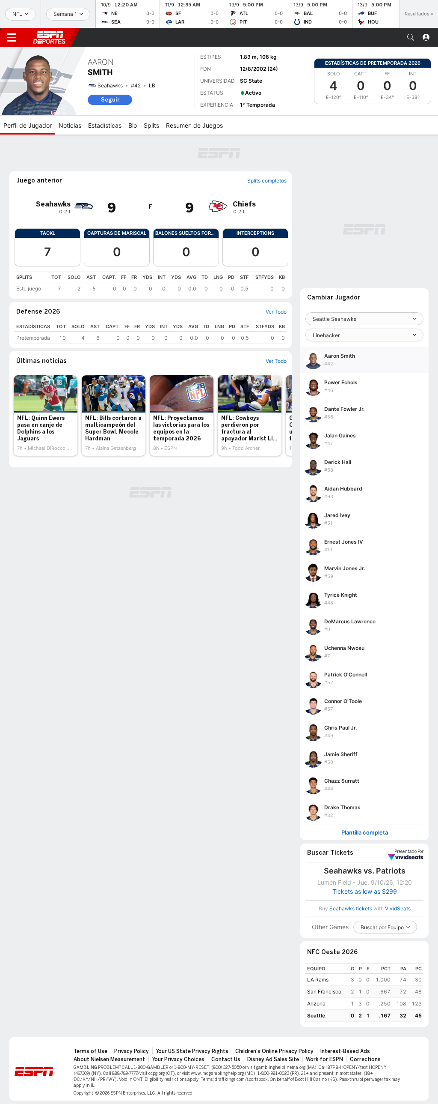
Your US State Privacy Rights (192, 1051)
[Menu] (11, 37)
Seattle (316, 1015)
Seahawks (110, 85)
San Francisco (324, 991)
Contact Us (225, 1059)
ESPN (49, 37)
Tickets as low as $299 (364, 891)
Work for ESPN (324, 1059)
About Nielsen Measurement (109, 1059)
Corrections (365, 1059)
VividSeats (408, 851)
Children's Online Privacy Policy (274, 1051)
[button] (410, 37)
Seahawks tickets (350, 908)
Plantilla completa (364, 832)
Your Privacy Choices (178, 1059)
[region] (151, 283)
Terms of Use (90, 1051)
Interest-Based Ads (345, 1051)
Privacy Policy (131, 1051)
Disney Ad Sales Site (273, 1059)
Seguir (110, 99)
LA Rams (317, 979)
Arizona (316, 1003)
